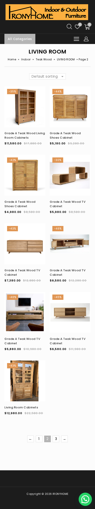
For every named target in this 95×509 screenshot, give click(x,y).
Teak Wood (44, 59)
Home (12, 59)
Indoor (25, 59)
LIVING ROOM (66, 59)
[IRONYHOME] (46, 12)
